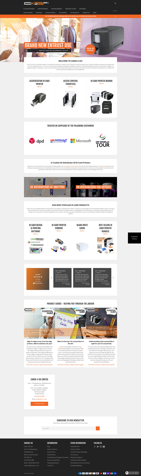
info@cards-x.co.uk (41, 399)
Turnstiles (86, 13)
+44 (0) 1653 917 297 (33, 463)
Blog (48, 446)
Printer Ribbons (56, 9)
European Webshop (76, 465)
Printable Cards (70, 9)
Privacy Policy (51, 452)
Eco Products (74, 13)
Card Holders (28, 13)
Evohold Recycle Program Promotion (58, 457)
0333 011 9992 (40, 396)
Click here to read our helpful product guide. (39, 365)
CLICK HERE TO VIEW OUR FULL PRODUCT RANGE (57, 50)
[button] (51, 278)
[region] (82, 277)
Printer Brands (43, 9)
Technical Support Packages (78, 452)
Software (82, 9)
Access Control (50, 13)
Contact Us (50, 465)
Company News (74, 446)
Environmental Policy (53, 460)
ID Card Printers (29, 9)
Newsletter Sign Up (76, 457)
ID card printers (73, 166)
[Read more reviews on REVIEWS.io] (38, 283)
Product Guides (75, 449)
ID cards (65, 166)
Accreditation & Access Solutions (80, 463)
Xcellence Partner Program (78, 460)
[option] (70, 37)
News (94, 13)
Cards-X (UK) (31, 473)
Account (115, 10)
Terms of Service (52, 449)
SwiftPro (101, 166)
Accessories (63, 13)
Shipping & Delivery (53, 463)
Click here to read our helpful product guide (71, 365)
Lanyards (39, 13)
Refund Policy (51, 455)
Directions (40, 404)
